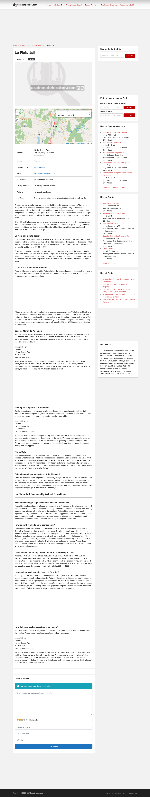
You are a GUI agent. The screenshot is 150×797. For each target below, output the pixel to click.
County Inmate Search (74, 5)
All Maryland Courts (108, 263)
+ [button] (17, 111)
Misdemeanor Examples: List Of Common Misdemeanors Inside (119, 295)
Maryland (23, 45)
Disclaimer (109, 793)
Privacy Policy (120, 793)
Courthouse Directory (109, 5)
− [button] (17, 114)
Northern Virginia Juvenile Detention (117, 132)
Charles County (36, 45)
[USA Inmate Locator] (25, 5)
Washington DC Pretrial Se (113, 223)
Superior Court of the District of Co (116, 236)
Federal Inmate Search (54, 5)
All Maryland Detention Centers (112, 187)
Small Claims (108, 248)
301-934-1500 (39, 167)
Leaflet (67, 143)
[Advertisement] (75, 25)
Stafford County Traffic (111, 203)
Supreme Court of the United (114, 213)
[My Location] (73, 115)
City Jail (31, 59)
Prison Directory (91, 5)
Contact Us (132, 793)
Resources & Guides (127, 5)
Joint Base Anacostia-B (112, 142)
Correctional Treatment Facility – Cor (117, 162)
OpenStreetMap (81, 143)
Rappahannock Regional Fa (114, 152)
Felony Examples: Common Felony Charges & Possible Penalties (116, 290)
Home (15, 45)
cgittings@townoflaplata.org (44, 173)
